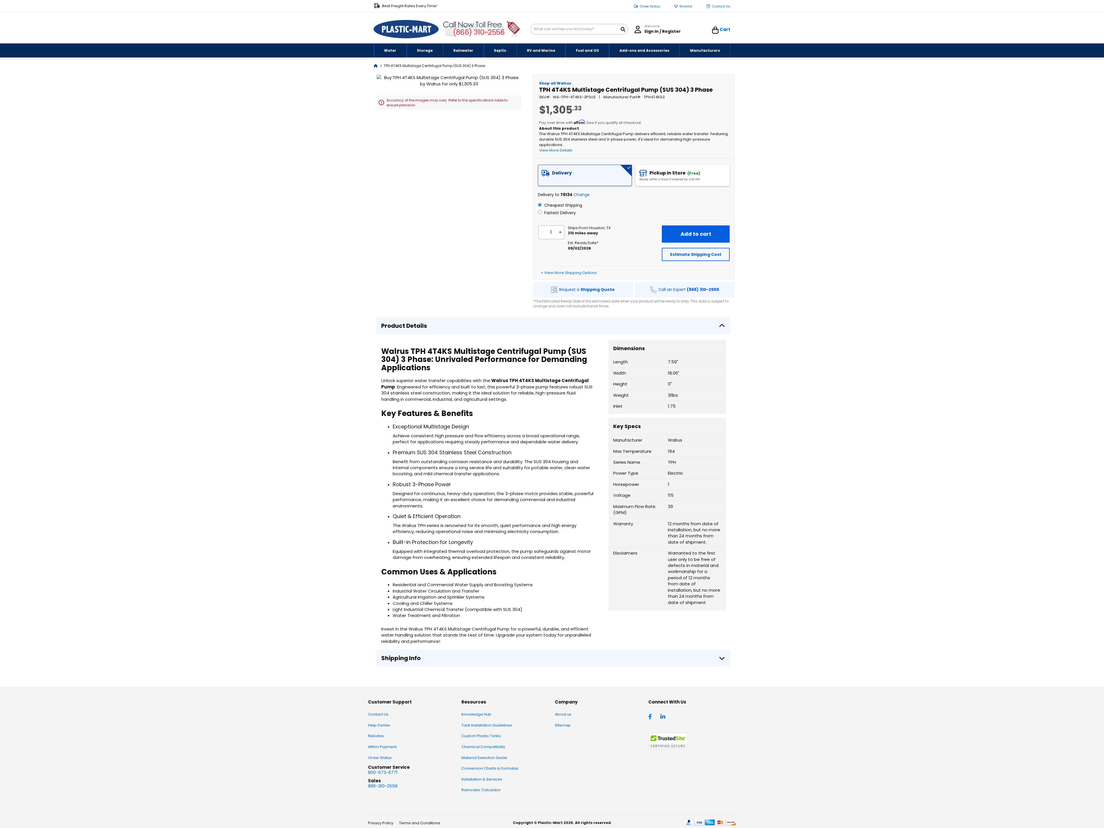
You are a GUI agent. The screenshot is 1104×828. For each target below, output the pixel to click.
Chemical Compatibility (483, 747)
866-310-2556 (383, 786)
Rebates (376, 736)
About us (563, 714)
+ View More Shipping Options (569, 272)
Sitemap (563, 725)
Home (376, 65)
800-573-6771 (383, 772)
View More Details (555, 150)
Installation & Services (481, 779)
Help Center (379, 725)
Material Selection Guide (484, 757)
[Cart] (715, 30)
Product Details (404, 326)
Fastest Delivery (559, 213)
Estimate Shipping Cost (695, 254)
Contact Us (721, 6)
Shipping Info (401, 658)
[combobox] (579, 29)
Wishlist (685, 6)
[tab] (585, 175)
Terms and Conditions (419, 823)
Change (582, 195)
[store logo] (406, 29)
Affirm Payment (382, 747)
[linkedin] (663, 716)
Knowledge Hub (476, 714)
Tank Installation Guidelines (486, 725)
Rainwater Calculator (481, 790)
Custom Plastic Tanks (481, 736)
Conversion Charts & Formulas (489, 768)
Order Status (650, 6)
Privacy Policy (380, 823)
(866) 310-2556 (479, 32)
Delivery (562, 173)
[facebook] (651, 716)
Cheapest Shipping (562, 205)
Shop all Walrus (555, 83)
